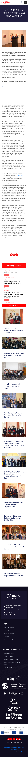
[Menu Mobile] (25, 2)
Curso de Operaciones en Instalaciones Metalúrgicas (12, 282)
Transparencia (7, 630)
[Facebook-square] (8, 739)
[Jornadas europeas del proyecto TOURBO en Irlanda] (14, 371)
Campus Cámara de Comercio (11, 659)
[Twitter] (11, 739)
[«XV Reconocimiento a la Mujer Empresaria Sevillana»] (14, 561)
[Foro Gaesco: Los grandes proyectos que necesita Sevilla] (14, 400)
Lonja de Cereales (8, 667)
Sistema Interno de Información (12, 639)
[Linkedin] (19, 739)
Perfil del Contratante (9, 627)
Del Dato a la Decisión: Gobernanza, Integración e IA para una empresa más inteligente (13, 295)
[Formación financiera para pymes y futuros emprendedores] (14, 490)
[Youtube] (17, 739)
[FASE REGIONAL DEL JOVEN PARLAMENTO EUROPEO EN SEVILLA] (14, 343)
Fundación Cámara (8, 656)
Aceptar (4, 754)
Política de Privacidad (9, 633)
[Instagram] (14, 739)
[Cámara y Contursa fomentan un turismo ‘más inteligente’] (14, 316)
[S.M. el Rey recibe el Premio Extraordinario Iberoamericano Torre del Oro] (14, 460)
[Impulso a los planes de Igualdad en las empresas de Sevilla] (14, 532)
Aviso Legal (6, 636)
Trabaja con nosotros (9, 643)
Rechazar (11, 754)
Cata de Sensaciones (10, 273)
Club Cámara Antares (9, 653)
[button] (11, 254)
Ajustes (17, 754)
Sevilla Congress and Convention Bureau (12, 663)
